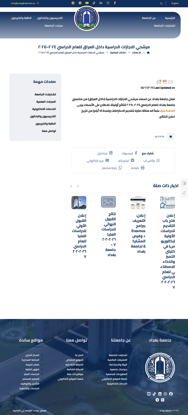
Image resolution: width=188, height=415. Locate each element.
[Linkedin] (101, 3)
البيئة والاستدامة (118, 364)
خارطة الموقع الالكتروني (114, 379)
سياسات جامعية (118, 369)
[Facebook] (115, 3)
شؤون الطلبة (32, 369)
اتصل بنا (79, 355)
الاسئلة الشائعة (75, 369)
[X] (80, 3)
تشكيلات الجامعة (118, 355)
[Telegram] (73, 3)
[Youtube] (87, 3)
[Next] (71, 186)
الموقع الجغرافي (74, 360)
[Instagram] (108, 3)
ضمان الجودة (32, 364)
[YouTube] (149, 394)
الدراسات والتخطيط (29, 388)
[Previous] (77, 186)
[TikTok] (94, 3)
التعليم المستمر (30, 379)
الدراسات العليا (31, 374)
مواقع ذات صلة (75, 374)
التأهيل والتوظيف (29, 383)
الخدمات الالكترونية (117, 383)
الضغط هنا (168, 110)
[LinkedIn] (160, 394)
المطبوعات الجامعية (116, 374)
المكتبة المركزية (30, 360)
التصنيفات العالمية (117, 360)
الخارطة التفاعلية (74, 364)
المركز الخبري (32, 355)
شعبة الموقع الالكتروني (70, 379)
